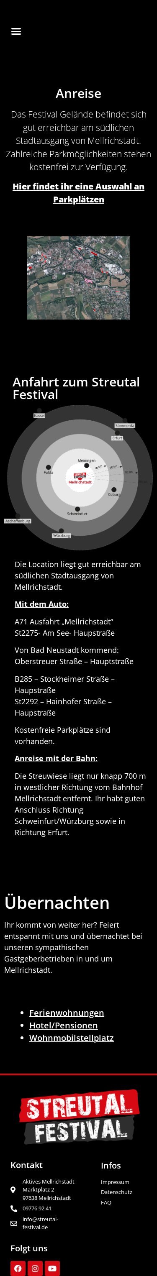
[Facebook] (18, 1268)
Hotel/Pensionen (63, 1025)
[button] (16, 31)
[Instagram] (35, 1268)
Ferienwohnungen (66, 1012)
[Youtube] (52, 1268)
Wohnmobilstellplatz (71, 1037)
